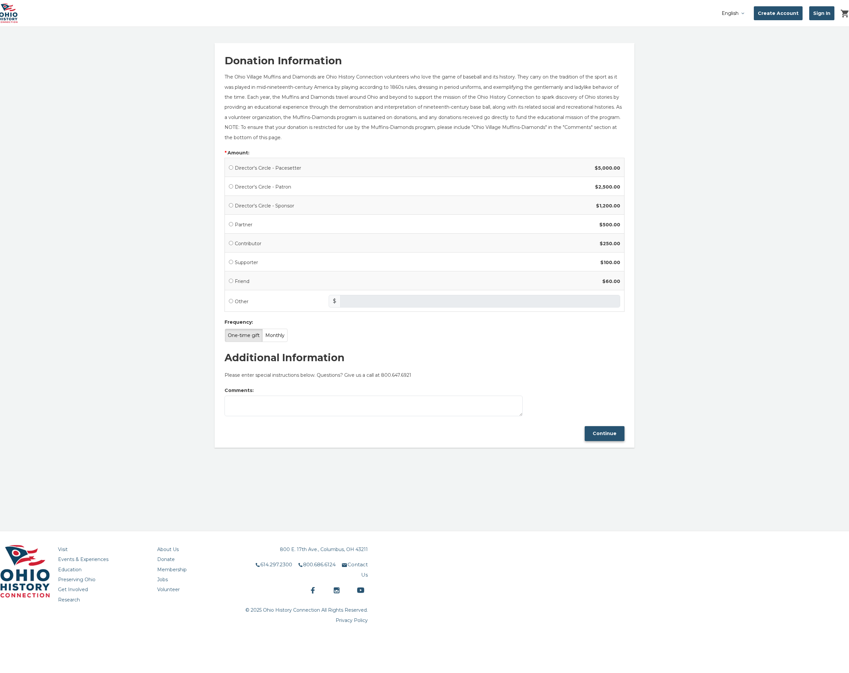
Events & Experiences (83, 559)
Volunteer (168, 589)
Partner (243, 225)
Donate (166, 559)
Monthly (275, 335)
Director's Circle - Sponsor (264, 206)
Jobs (162, 580)
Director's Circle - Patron (263, 187)
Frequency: (239, 322)
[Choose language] (717, 13)
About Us (168, 549)
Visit (63, 549)
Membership (172, 570)
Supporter (246, 262)
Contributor (248, 244)
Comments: (239, 390)
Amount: (238, 153)
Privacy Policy (352, 620)
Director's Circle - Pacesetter (268, 168)
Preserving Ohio (77, 580)
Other (241, 302)
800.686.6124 (319, 564)
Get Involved (73, 589)
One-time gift (244, 335)
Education (70, 570)
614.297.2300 (276, 564)
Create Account (778, 13)
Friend (242, 281)
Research (69, 600)
